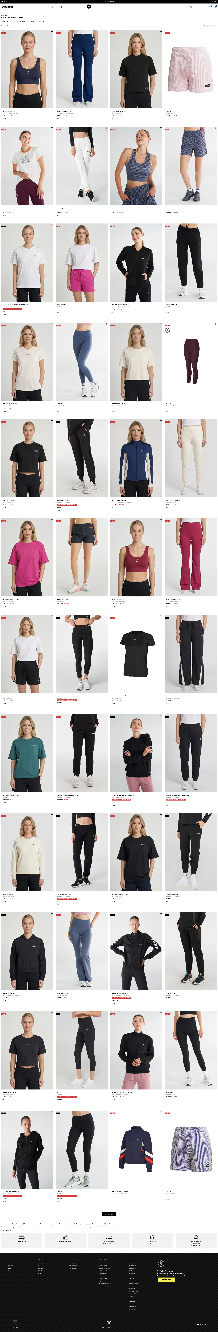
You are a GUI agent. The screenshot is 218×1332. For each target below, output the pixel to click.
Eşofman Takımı (132, 1304)
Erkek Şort (131, 1298)
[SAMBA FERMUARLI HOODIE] (27, 951)
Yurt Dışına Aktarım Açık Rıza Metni (105, 1283)
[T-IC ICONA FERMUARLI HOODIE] (27, 1149)
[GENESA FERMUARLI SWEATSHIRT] (136, 951)
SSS (39, 1265)
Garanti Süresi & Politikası (43, 1275)
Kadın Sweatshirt (132, 1273)
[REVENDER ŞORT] (82, 262)
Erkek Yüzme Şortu (132, 1296)
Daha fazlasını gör (7, 1230)
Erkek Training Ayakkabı (133, 1283)
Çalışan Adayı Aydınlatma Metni (104, 1268)
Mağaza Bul (40, 1270)
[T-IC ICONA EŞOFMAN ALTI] (82, 852)
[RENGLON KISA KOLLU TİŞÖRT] (27, 361)
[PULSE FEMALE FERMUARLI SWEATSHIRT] (136, 1050)
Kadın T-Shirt (131, 1286)
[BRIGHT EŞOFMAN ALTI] (82, 951)
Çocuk (54, 7)
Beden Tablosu (40, 1268)
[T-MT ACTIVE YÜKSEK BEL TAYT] (82, 654)
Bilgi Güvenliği (71, 1263)
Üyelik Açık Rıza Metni (103, 1278)
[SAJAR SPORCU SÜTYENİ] (27, 69)
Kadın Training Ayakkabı (133, 1291)
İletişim (39, 1273)
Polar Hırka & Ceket (132, 1306)
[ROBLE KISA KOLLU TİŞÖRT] (136, 361)
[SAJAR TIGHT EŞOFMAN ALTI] (82, 69)
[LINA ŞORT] (191, 69)
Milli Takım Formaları (68, 7)
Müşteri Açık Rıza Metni (103, 1273)
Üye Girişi (214, 1)
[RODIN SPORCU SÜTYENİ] (136, 166)
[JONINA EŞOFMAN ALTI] (82, 458)
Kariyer (9, 1268)
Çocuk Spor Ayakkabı (132, 1278)
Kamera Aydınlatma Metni (103, 1265)
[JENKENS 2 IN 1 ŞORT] (82, 557)
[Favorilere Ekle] (52, 31)
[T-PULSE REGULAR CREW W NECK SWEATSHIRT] (136, 753)
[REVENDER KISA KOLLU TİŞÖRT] (27, 557)
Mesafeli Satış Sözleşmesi (73, 1265)
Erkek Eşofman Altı (132, 1268)
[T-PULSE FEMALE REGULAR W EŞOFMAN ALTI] (191, 753)
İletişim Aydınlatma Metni (103, 1281)
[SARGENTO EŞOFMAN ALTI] (191, 458)
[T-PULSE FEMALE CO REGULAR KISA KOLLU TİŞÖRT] (27, 262)
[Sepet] (215, 7)
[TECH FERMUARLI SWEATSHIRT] (136, 262)
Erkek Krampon (132, 1301)
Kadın (46, 7)
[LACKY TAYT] (82, 361)
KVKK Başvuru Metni (102, 1263)
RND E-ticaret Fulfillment (16, 1327)
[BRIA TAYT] (191, 361)
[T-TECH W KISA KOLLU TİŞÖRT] (136, 69)
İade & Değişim (41, 1263)
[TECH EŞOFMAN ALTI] (191, 262)
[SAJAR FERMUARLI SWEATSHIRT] (136, 458)
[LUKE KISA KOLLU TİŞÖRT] (27, 166)
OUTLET (81, 7)
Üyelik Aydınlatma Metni (103, 1275)
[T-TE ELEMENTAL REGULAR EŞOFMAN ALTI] (82, 753)
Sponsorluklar (10, 1265)
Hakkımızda (10, 1263)
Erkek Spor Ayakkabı (132, 1263)
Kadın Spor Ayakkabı (132, 1265)
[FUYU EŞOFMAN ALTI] (191, 951)
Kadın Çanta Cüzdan (133, 1293)
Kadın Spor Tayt (132, 1288)
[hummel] (18, 6)
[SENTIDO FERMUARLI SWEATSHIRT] (136, 1149)
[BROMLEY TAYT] (191, 1050)
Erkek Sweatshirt (132, 1270)
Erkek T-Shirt (131, 1281)
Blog (9, 1270)
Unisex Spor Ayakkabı (133, 1309)
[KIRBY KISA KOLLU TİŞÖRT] (27, 458)
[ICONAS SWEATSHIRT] (27, 852)
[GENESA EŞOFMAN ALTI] (82, 166)
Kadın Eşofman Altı (132, 1275)
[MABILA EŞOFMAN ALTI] (191, 852)
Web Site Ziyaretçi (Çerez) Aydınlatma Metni (106, 1286)
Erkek (39, 7)
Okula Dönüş (131, 1311)
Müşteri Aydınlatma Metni (103, 1270)
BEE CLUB (94, 7)
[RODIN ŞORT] (191, 166)
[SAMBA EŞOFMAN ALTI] (191, 654)
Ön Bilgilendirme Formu (73, 1268)
